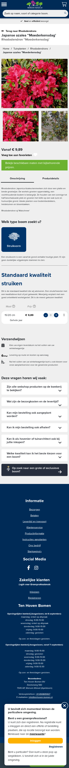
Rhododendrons (39, 48)
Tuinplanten (19, 48)
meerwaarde (37, 734)
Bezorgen (34, 509)
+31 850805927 (43, 694)
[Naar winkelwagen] (65, 4)
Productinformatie (34, 533)
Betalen (34, 515)
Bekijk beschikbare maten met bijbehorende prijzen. (32, 165)
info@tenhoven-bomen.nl (41, 697)
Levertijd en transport (34, 521)
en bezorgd (36, 21)
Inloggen (34, 591)
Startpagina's (35, 551)
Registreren (34, 597)
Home (6, 48)
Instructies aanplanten (34, 539)
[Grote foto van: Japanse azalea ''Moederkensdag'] (34, 83)
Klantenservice (35, 527)
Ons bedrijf (34, 545)
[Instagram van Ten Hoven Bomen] (38, 568)
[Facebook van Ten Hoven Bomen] (30, 568)
